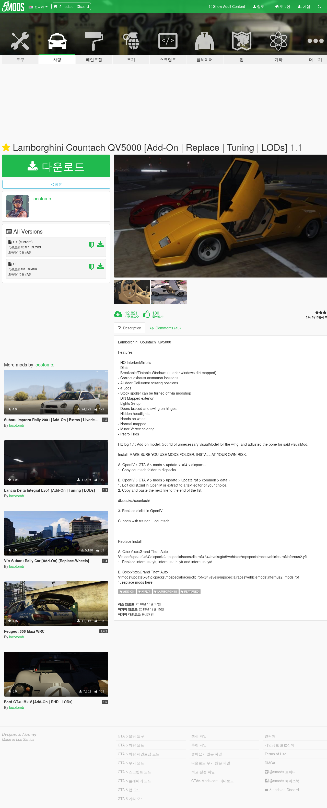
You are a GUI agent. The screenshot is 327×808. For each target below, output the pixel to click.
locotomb (41, 198)
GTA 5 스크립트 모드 (134, 771)
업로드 (262, 6)
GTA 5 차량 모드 (131, 744)
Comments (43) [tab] (167, 327)
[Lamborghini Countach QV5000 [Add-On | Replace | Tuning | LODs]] (132, 292)
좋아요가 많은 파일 (206, 753)
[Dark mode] (319, 6)
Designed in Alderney (19, 734)
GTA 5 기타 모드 (131, 798)
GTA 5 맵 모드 (129, 789)
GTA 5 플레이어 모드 (134, 780)
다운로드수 (132, 316)
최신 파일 (199, 735)
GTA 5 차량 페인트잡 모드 (138, 753)
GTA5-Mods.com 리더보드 (212, 780)
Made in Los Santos (18, 739)
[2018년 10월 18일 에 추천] (6, 147)
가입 (306, 6)
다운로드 (62, 166)
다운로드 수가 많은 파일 (210, 762)
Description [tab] (131, 327)
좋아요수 (158, 316)
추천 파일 (199, 744)
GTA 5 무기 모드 (131, 762)
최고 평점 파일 (203, 771)
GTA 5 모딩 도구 (131, 735)
